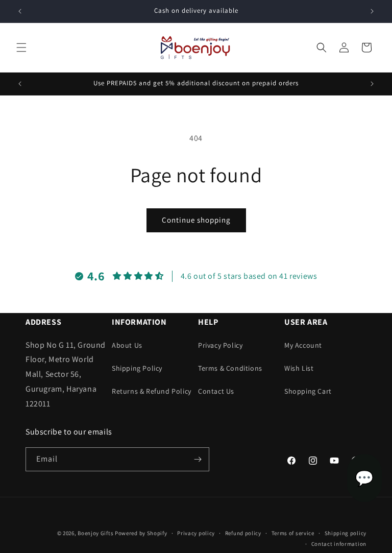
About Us (127, 345)
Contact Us (216, 391)
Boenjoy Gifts (95, 533)
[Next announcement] (372, 11)
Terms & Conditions (230, 368)
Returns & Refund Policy (151, 391)
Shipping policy (346, 533)
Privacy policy (196, 533)
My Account (303, 345)
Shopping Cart (308, 391)
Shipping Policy (137, 368)
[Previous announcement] (20, 11)
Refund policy (243, 533)
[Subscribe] (197, 459)
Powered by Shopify (141, 533)
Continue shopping (196, 220)
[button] (21, 47)
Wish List (298, 368)
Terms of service (293, 533)
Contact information (338, 543)
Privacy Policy (220, 345)
